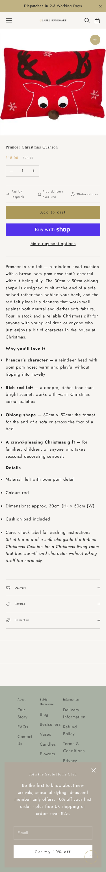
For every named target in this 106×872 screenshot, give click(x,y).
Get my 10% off (53, 852)
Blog (44, 714)
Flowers (47, 754)
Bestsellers (50, 724)
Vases (45, 734)
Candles (48, 744)
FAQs (23, 727)
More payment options (53, 244)
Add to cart (53, 212)
